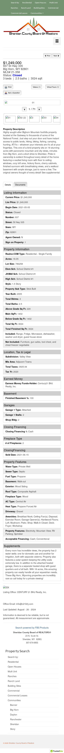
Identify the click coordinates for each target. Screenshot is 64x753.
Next (56, 55)
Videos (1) (37, 87)
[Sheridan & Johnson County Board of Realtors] (32, 26)
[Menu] (57, 41)
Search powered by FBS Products (32, 627)
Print (9, 87)
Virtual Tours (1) (53, 87)
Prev (48, 55)
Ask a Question (14, 92)
